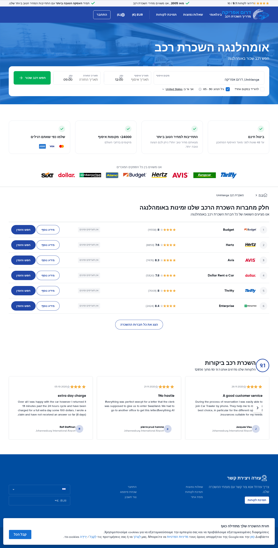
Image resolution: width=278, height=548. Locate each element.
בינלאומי (215, 14)
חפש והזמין (23, 230)
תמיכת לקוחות (166, 14)
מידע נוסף (48, 230)
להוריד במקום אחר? (247, 89)
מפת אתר (197, 497)
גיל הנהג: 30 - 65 (213, 89)
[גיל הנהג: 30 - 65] (228, 89)
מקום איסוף (163, 75)
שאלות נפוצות (193, 14)
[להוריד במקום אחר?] (262, 89)
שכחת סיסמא (128, 492)
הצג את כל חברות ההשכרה (139, 324)
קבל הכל (20, 534)
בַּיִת (261, 195)
